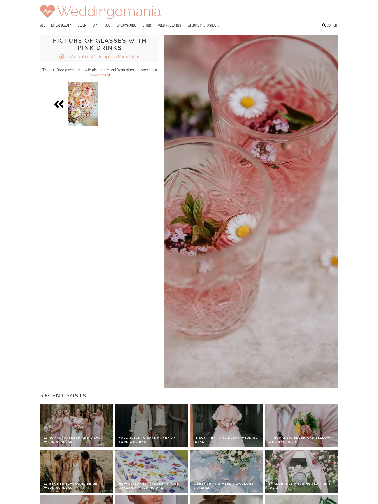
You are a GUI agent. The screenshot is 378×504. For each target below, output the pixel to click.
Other (147, 25)
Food (107, 25)
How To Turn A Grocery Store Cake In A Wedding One (148, 486)
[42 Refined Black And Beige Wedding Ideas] (76, 471)
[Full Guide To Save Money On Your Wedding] (151, 425)
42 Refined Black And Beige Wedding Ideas (70, 486)
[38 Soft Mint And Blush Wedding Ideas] (226, 425)
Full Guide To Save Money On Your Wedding (147, 440)
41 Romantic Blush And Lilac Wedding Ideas (72, 440)
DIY (95, 25)
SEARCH (332, 25)
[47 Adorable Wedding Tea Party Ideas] (301, 471)
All (42, 25)
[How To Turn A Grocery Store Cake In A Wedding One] (151, 471)
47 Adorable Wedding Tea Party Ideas (102, 56)
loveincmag (99, 75)
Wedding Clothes (169, 25)
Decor (82, 25)
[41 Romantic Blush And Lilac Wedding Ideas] (76, 425)
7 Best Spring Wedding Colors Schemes (224, 486)
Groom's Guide (126, 25)
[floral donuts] (83, 104)
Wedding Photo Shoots (203, 25)
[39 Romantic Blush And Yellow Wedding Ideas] (301, 425)
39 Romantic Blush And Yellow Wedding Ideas (300, 440)
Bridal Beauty (61, 25)
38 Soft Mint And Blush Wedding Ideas (226, 440)
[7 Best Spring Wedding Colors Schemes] (226, 471)
